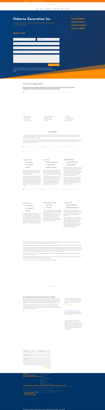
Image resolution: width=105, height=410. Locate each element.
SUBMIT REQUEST (53, 65)
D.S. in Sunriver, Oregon (69, 314)
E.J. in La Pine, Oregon (68, 304)
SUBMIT (48, 367)
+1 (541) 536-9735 (61, 353)
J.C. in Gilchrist (67, 329)
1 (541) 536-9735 (52, 286)
